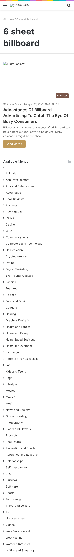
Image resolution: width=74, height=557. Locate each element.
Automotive (13, 192)
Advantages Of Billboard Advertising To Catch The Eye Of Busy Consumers (35, 115)
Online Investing (16, 416)
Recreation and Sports (20, 448)
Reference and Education (22, 454)
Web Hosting (14, 537)
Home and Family (17, 333)
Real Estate (13, 441)
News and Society (18, 409)
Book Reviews (15, 199)
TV (7, 512)
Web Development (18, 531)
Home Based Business (20, 339)
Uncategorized (15, 518)
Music (10, 403)
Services (11, 480)
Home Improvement (19, 346)
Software (12, 486)
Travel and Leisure (18, 505)
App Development (17, 179)
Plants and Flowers (18, 429)
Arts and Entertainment (21, 186)
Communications (17, 237)
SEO (8, 473)
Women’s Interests (18, 544)
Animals (11, 173)
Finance (11, 294)
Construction (14, 250)
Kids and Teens (16, 371)
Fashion (11, 282)
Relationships (14, 461)
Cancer (10, 218)
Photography (14, 422)
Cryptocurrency (16, 256)
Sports (10, 493)
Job (8, 365)
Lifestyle (11, 384)
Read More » (14, 144)
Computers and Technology (24, 243)
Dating (10, 262)
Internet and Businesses (22, 358)
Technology (13, 499)
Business (11, 205)
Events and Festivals (19, 275)
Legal (9, 378)
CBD (9, 231)
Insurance (12, 352)
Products (12, 435)
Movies (10, 397)
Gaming (11, 314)
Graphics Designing (18, 320)
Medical (11, 390)
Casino (10, 224)
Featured (11, 288)
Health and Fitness (18, 326)
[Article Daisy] (19, 5)
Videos (10, 524)
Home (10, 19)
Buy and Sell (14, 211)
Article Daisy (13, 104)
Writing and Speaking (20, 550)
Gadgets (11, 307)
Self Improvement (17, 467)
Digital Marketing (17, 269)
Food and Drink (15, 301)
